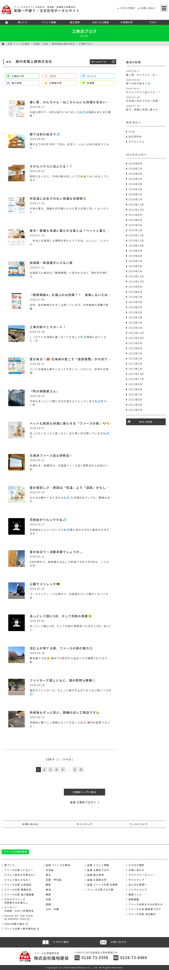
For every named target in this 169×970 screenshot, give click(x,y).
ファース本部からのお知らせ (146, 904)
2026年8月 (135, 163)
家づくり (23, 22)
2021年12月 (136, 374)
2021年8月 (135, 389)
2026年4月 (135, 184)
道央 (46, 43)
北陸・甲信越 (54, 879)
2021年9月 (135, 384)
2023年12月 (136, 276)
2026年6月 (135, 173)
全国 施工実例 (95, 874)
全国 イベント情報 (98, 865)
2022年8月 (135, 348)
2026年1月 (135, 199)
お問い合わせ (148, 8)
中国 (48, 899)
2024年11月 (136, 240)
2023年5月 (135, 307)
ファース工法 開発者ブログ (145, 909)
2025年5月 (135, 225)
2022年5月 (135, 358)
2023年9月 (135, 286)
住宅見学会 (135, 136)
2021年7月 (135, 394)
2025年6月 (135, 220)
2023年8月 (135, 291)
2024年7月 (135, 261)
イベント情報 (49, 22)
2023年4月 (135, 312)
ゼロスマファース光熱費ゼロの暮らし (16, 901)
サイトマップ (85, 824)
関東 (48, 884)
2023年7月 (135, 297)
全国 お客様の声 (97, 879)
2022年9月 (135, 343)
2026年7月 (135, 168)
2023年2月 (135, 322)
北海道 (36, 43)
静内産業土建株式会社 (63, 43)
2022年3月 (135, 363)
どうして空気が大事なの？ (20, 874)
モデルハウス (137, 141)
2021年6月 (135, 399)
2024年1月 (135, 271)
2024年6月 (135, 266)
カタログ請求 (127, 8)
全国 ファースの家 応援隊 (102, 884)
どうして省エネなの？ (17, 879)
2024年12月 (136, 235)
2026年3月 (135, 189)
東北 (48, 874)
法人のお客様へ (138, 884)
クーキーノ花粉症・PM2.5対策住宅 (19, 909)
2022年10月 (136, 338)
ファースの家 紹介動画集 (19, 894)
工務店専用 (15, 851)
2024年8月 (135, 255)
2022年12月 (136, 332)
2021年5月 (135, 404)
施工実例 (75, 22)
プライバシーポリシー (142, 874)
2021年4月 (135, 409)
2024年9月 (135, 250)
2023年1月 (135, 327)
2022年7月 (135, 353)
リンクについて (138, 824)
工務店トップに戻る (85, 792)
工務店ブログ (84, 31)
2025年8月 (135, 214)
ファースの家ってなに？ (18, 870)
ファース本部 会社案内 (142, 914)
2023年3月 (135, 317)
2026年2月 (135, 194)
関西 (48, 894)
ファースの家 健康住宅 (18, 889)
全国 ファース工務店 (18, 43)
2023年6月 (135, 302)
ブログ (152, 22)
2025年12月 (136, 204)
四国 (48, 904)
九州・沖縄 (52, 909)
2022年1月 (135, 368)
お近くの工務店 (100, 22)
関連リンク (135, 894)
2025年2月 (135, 230)
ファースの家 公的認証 (18, 884)
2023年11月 (136, 281)
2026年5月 (135, 178)
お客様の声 (127, 22)
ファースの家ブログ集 (100, 889)
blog (132, 131)
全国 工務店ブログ (98, 870)
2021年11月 (136, 379)
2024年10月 (136, 245)
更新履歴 (134, 899)
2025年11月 (136, 209)
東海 (48, 889)
